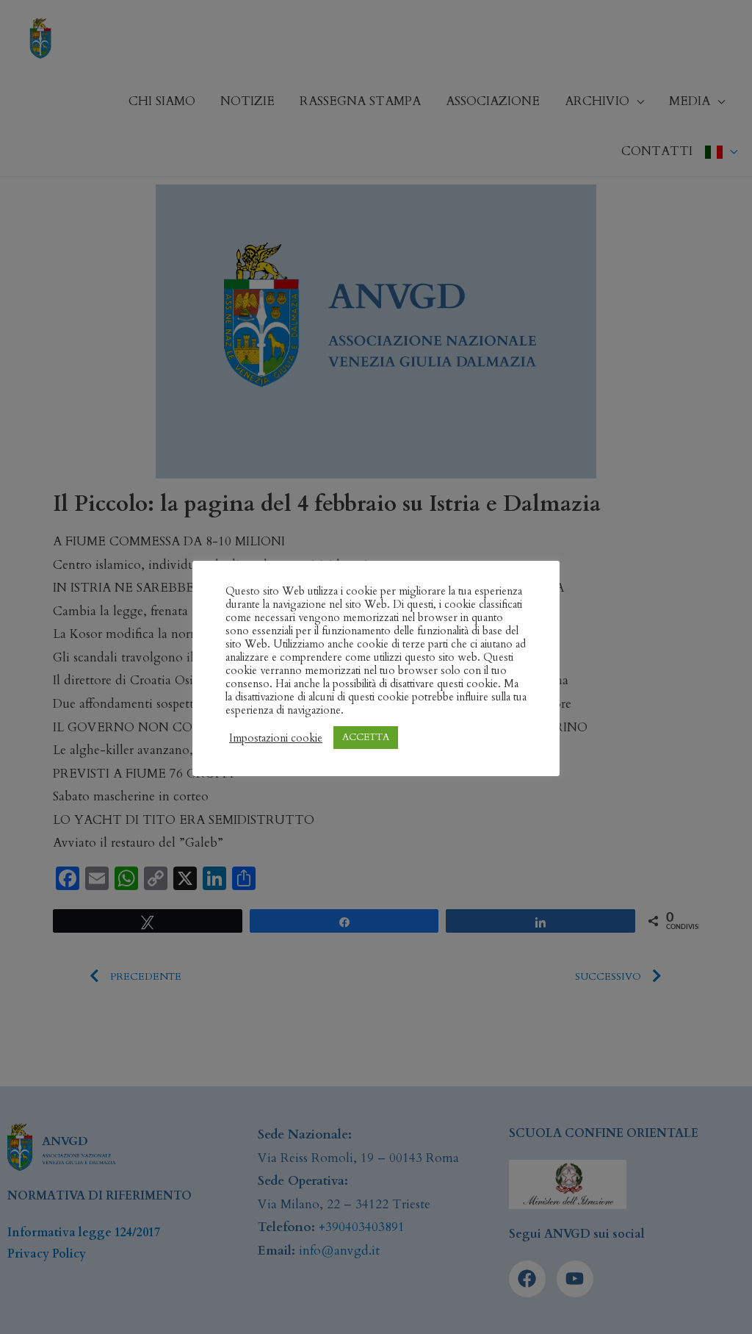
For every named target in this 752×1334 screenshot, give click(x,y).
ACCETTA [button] (365, 737)
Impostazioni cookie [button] (275, 738)
